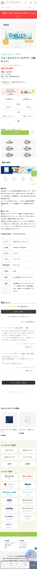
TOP (3, 7)
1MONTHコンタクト (9, 457)
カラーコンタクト (27, 457)
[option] (9, 424)
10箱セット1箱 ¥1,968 (9, 155)
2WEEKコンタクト (28, 450)
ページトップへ (19, 534)
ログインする (18, 312)
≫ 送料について (5, 78)
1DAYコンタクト (9, 450)
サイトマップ (23, 543)
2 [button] (21, 47)
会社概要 (7, 540)
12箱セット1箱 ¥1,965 (27, 155)
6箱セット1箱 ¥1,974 (9, 148)
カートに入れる (15, 133)
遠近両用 (27, 464)
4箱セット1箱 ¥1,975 (27, 142)
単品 (9, 142)
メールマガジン (24, 545)
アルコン (8, 7)
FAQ (6, 547)
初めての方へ (23, 547)
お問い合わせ (8, 545)
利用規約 (22, 540)
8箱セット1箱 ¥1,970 (27, 148)
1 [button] (16, 47)
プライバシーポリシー (10, 543)
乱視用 (9, 464)
